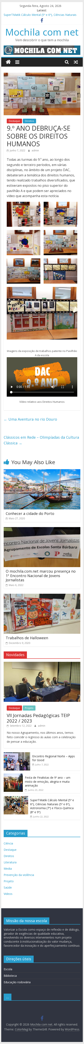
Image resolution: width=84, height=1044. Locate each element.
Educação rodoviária (17, 982)
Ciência (8, 843)
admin (35, 150)
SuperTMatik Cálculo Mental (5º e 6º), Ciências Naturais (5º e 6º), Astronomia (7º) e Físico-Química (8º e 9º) (52, 806)
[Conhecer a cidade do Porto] (42, 471)
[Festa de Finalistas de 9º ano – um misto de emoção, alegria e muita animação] (13, 776)
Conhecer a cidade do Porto (30, 513)
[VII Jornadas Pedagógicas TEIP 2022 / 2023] (42, 664)
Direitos (29, 121)
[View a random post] (75, 62)
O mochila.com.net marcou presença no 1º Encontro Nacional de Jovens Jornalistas (41, 575)
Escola (8, 969)
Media (8, 868)
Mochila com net (41, 32)
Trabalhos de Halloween (27, 637)
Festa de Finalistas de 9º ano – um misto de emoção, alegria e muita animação (47, 781)
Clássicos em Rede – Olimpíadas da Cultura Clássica (41, 440)
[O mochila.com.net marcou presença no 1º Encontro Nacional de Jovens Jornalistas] (42, 529)
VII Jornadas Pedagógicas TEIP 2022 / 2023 (38, 718)
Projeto (29, 708)
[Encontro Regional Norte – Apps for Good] (17, 754)
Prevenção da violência (19, 875)
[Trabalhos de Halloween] (42, 596)
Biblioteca (10, 976)
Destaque (14, 121)
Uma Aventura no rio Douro (30, 419)
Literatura (10, 862)
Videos (8, 894)
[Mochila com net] (8, 62)
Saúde (8, 887)
